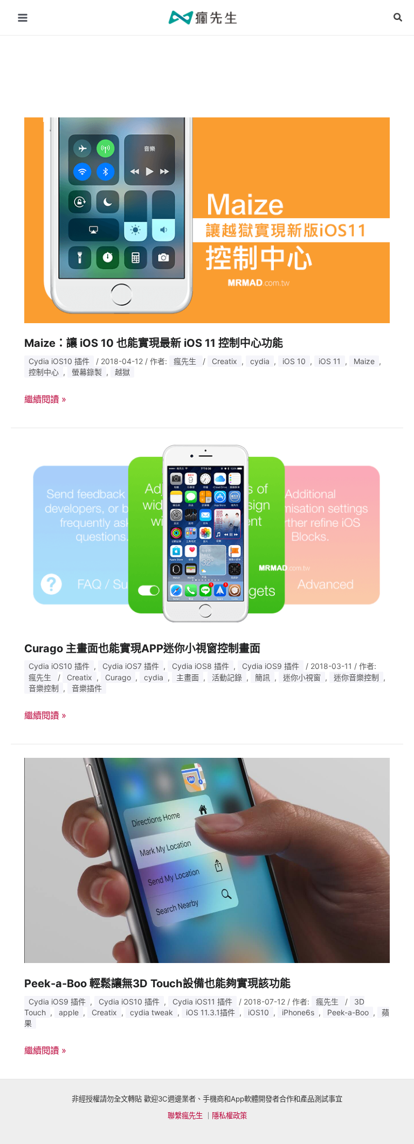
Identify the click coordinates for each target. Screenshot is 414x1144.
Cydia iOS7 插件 (130, 666)
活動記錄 (227, 677)
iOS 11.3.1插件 (210, 1012)
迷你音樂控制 (356, 677)
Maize (364, 361)
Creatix (224, 361)
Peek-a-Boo (348, 1012)
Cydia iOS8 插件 (200, 666)
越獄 (122, 371)
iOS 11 (330, 361)
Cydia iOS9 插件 (270, 666)
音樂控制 (44, 688)
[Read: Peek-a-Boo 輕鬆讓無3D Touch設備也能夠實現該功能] (207, 859)
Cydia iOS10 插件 (59, 361)
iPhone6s (298, 1012)
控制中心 (44, 371)
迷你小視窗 (302, 677)
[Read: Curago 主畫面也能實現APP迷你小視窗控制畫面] (207, 534)
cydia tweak (151, 1012)
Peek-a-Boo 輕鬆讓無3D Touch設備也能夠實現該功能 (157, 983)
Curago (118, 677)
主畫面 (187, 677)
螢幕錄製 (87, 371)
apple (69, 1012)
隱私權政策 (229, 1115)
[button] (398, 17)
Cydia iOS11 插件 (202, 1001)
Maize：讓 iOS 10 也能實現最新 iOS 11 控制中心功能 (153, 343)
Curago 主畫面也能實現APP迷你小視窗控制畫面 (142, 648)
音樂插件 (87, 688)
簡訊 (262, 677)
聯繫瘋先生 (185, 1115)
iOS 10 (294, 361)
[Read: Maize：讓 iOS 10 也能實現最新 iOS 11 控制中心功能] (207, 219)
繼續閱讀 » (45, 399)
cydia (260, 361)
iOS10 (258, 1012)
